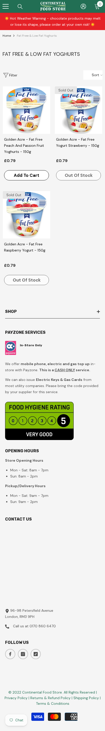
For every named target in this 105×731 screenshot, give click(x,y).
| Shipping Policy (86, 698)
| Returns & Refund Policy (50, 698)
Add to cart (26, 175)
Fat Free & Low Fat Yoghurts (37, 36)
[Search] (20, 7)
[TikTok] (36, 654)
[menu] (6, 6)
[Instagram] (23, 654)
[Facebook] (10, 654)
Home (7, 36)
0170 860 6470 (43, 626)
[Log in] (83, 6)
